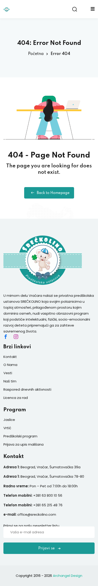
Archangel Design (67, 575)
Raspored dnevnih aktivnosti (27, 389)
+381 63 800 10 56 (48, 495)
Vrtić (7, 427)
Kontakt (10, 356)
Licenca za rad (15, 397)
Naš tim (9, 381)
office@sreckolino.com (36, 514)
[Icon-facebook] (5, 336)
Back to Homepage (53, 193)
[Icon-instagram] (16, 336)
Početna (36, 54)
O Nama (10, 364)
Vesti (7, 373)
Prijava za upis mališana (23, 444)
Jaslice (9, 419)
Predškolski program (20, 436)
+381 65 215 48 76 (47, 505)
